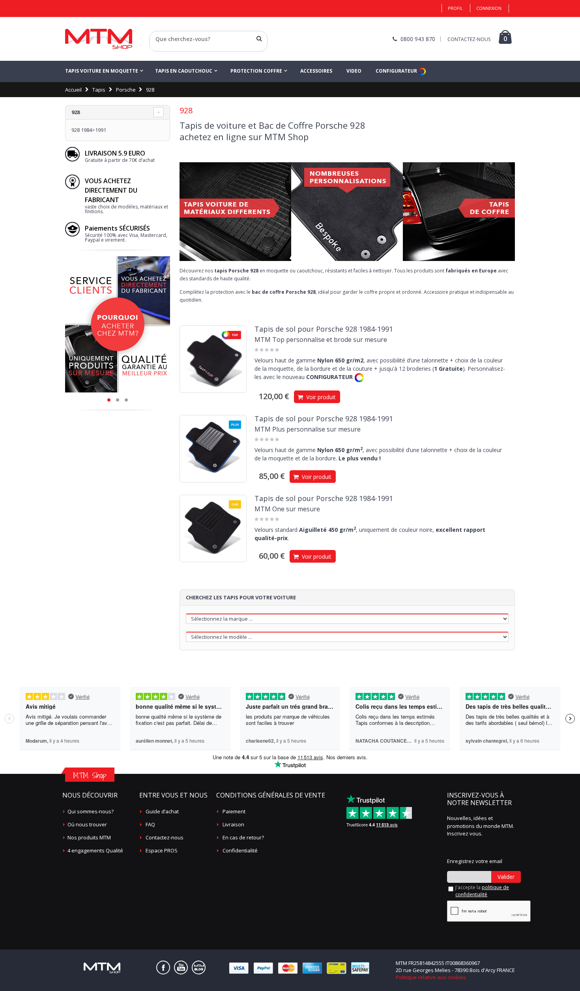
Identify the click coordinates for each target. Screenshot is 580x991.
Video (353, 71)
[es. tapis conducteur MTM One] (213, 528)
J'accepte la (482, 891)
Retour (158, 48)
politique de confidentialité (482, 891)
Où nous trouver (87, 824)
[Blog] (199, 967)
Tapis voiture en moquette (101, 71)
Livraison (233, 824)
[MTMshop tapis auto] (98, 39)
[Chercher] (259, 38)
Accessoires (316, 71)
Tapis (98, 89)
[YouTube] (181, 967)
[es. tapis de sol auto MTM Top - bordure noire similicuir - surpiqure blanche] (213, 359)
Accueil (73, 89)
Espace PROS (162, 850)
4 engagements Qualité (95, 850)
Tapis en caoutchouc (183, 71)
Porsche (126, 89)
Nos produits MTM (89, 837)
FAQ (150, 824)
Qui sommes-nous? (90, 811)
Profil (455, 8)
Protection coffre (256, 71)
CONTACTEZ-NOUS (468, 39)
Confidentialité (240, 850)
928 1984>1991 (88, 129)
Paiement (234, 811)
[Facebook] (163, 967)
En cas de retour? (243, 837)
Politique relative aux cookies (431, 977)
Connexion (488, 8)
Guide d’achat (162, 811)
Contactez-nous (164, 837)
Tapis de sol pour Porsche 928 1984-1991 (323, 329)
